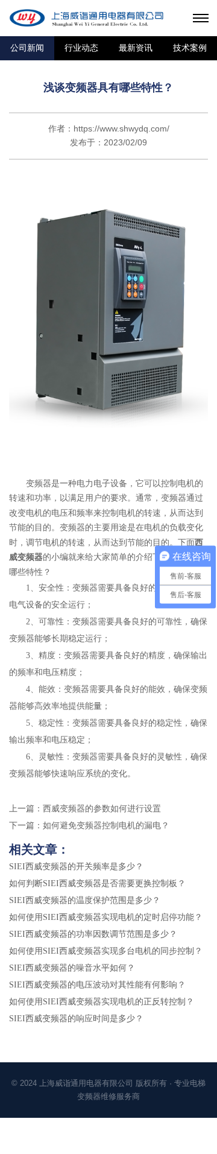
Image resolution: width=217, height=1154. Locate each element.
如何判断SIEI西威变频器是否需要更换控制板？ (97, 883)
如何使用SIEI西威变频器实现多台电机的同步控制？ (106, 951)
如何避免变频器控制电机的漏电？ (106, 825)
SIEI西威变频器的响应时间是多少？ (76, 1018)
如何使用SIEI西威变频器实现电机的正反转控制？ (101, 1001)
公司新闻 (27, 47)
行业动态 (81, 47)
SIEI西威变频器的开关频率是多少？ (76, 866)
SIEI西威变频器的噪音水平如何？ (72, 967)
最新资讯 (136, 47)
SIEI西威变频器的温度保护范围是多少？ (84, 900)
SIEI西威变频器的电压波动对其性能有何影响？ (97, 984)
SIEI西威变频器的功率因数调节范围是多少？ (93, 934)
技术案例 (190, 47)
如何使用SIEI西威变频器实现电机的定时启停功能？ (106, 917)
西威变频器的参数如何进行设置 (102, 808)
